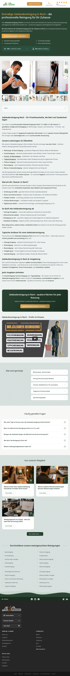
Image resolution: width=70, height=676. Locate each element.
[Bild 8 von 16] (53, 98)
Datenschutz (28, 674)
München (39, 637)
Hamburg (39, 640)
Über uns (5, 634)
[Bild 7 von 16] (46, 98)
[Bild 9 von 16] (60, 98)
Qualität (4, 646)
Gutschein (7, 626)
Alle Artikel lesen (35, 534)
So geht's (5, 637)
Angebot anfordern (34, 4)
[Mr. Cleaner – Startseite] (11, 608)
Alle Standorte (40, 649)
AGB (15, 674)
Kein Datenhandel (45, 674)
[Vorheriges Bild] (4, 77)
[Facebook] (31, 599)
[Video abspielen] (35, 338)
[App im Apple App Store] (63, 599)
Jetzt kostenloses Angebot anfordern (35, 306)
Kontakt (4, 663)
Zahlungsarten (6, 643)
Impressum (36, 674)
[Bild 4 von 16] (26, 98)
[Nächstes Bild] (65, 77)
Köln (37, 643)
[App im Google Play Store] (67, 599)
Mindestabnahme (7, 640)
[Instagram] (35, 599)
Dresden (38, 646)
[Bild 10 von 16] (67, 98)
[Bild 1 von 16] (5, 98)
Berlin (38, 634)
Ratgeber (5, 666)
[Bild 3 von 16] (19, 98)
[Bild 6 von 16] (39, 98)
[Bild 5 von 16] (32, 98)
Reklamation (6, 660)
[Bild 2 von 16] (12, 98)
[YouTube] (38, 599)
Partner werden (8, 620)
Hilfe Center (6, 657)
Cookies (53, 674)
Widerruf (20, 674)
